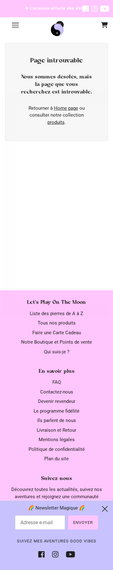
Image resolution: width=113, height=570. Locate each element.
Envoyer (83, 522)
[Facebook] (43, 554)
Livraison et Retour (56, 430)
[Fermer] (105, 509)
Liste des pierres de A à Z (56, 313)
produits (56, 122)
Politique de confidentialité (57, 449)
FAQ (56, 382)
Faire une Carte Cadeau (56, 332)
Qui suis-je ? (56, 352)
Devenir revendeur (56, 401)
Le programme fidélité (56, 411)
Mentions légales (57, 439)
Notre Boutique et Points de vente (56, 342)
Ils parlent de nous (56, 420)
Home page (66, 108)
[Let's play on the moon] (57, 30)
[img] (86, 8)
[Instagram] (55, 554)
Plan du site (56, 459)
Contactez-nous (56, 392)
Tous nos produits (57, 323)
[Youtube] (68, 554)
